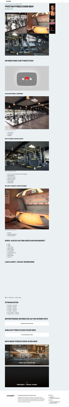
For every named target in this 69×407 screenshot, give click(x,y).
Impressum (52, 397)
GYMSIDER (8, 1)
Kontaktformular (53, 403)
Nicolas (12, 8)
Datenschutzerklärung (55, 398)
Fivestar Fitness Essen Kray (27, 323)
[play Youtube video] (27, 78)
